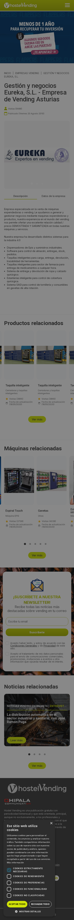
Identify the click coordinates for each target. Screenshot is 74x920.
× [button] (51, 823)
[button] (29, 911)
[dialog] (37, 460)
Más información (15, 862)
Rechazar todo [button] (40, 904)
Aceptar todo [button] (17, 904)
